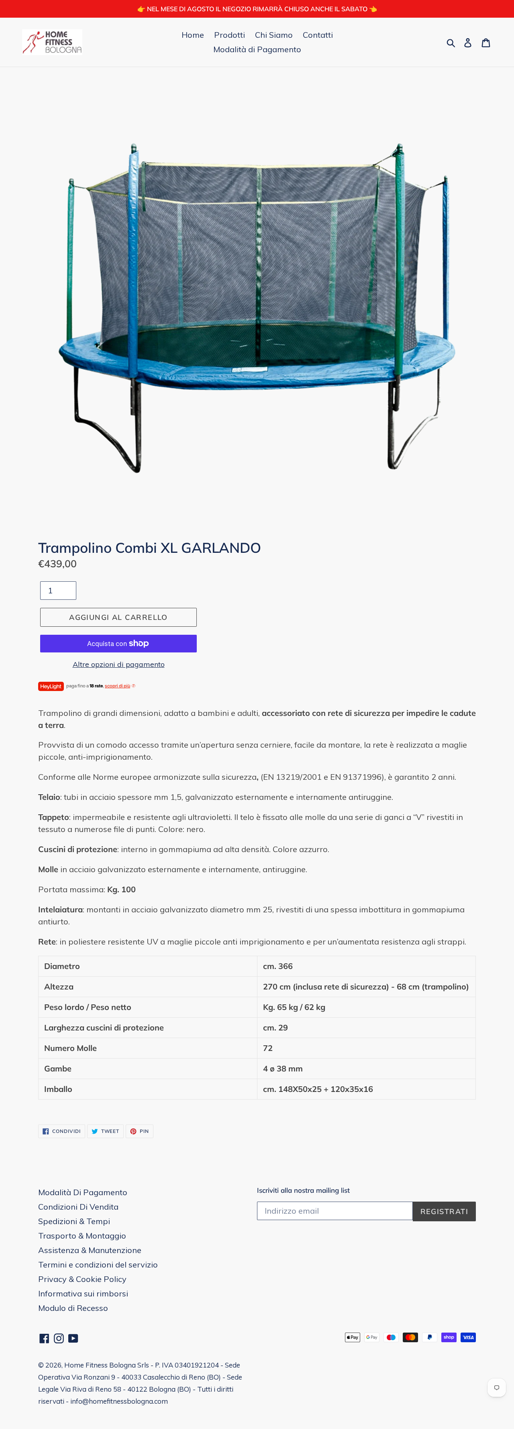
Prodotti (229, 35)
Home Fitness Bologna (100, 1365)
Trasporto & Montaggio (82, 1236)
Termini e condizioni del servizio (98, 1264)
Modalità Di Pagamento (82, 1192)
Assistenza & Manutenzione (89, 1250)
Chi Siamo (274, 35)
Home (193, 35)
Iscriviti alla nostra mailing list (303, 1190)
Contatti (318, 35)
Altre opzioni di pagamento (119, 664)
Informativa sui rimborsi (83, 1293)
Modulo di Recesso (73, 1308)
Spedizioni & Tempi (74, 1221)
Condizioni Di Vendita (78, 1207)
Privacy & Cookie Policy (82, 1279)
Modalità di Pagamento (257, 49)
